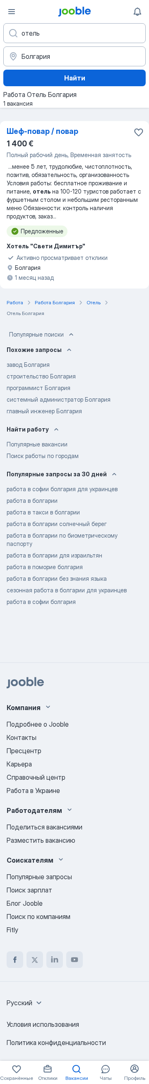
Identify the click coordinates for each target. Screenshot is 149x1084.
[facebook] (15, 959)
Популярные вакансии (37, 444)
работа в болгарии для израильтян (54, 555)
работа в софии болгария (41, 601)
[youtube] (74, 959)
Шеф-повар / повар (42, 131)
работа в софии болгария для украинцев (62, 488)
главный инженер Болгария (44, 411)
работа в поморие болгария (45, 566)
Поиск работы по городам (43, 455)
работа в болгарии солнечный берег (57, 523)
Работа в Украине (33, 790)
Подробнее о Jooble (38, 724)
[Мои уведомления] (137, 11)
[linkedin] (54, 959)
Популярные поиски (36, 334)
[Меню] (11, 11)
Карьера (19, 764)
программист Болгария (38, 387)
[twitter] (34, 959)
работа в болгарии (32, 500)
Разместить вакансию (41, 840)
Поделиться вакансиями (44, 827)
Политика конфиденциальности (56, 1042)
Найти (74, 78)
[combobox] (25, 1002)
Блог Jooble (25, 903)
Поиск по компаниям (38, 916)
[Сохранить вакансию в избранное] (138, 132)
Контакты (21, 737)
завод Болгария (28, 364)
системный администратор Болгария (59, 399)
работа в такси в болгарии (43, 512)
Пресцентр (24, 751)
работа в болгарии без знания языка (57, 578)
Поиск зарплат (29, 890)
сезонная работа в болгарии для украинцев (67, 590)
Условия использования (43, 1024)
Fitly (12, 930)
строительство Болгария (41, 376)
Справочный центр (36, 777)
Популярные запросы (39, 877)
